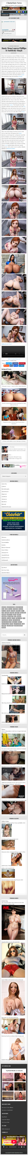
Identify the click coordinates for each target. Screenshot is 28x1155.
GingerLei (4, 494)
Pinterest (23, 363)
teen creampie (10, 625)
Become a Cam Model (7, 1110)
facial (14, 614)
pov (24, 618)
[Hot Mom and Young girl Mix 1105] (8, 849)
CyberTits (4, 484)
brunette (18, 611)
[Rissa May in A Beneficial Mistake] (13, 1033)
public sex (15, 622)
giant (23, 74)
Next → (10, 454)
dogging (4, 614)
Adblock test (5, 344)
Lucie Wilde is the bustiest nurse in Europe (12, 979)
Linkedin (22, 365)
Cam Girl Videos (6, 572)
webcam (3, 627)
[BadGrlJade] (14, 683)
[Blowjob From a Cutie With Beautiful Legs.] (13, 780)
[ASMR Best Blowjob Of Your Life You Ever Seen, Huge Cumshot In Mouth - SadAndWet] (13, 797)
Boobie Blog (16, 46)
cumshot (17, 612)
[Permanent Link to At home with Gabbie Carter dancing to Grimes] (14, 433)
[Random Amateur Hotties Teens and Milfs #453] (7, 836)
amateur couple (19, 607)
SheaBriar (4, 501)
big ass (10, 609)
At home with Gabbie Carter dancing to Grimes (14, 441)
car (3, 612)
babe (6, 609)
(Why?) (10, 344)
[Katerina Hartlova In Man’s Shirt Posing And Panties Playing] (17, 1059)
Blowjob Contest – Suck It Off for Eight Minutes (14, 386)
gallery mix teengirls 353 (8, 868)
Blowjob (11, 46)
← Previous (11, 447)
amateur (4, 607)
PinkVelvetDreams (6, 506)
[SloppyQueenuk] (17, 693)
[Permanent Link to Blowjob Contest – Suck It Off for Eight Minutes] (14, 378)
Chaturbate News (14, 3)
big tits (3, 611)
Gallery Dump (5, 821)
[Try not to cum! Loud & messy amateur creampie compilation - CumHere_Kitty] (13, 764)
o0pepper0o (5, 552)
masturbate (10, 616)
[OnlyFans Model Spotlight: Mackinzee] (11, 668)
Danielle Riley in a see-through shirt (11, 942)
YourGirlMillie (5, 542)
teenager (4, 625)
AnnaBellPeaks (5, 555)
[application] (14, 1142)
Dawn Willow (5, 550)
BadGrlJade (4, 683)
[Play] (4, 1147)
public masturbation (6, 622)
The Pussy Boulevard (7, 703)
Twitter (9, 363)
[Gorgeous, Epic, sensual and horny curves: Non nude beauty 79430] (16, 865)
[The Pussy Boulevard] (19, 703)
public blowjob (16, 620)
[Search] (21, 12)
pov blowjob (4, 620)
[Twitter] (17, 12)
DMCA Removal (6, 1129)
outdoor (4, 618)
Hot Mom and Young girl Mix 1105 (10, 839)
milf (15, 616)
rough (11, 624)
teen (23, 624)
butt (23, 611)
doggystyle (9, 614)
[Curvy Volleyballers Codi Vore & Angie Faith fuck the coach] (13, 746)
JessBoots (4, 496)
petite (13, 618)
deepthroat (22, 612)
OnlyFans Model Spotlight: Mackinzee (11, 644)
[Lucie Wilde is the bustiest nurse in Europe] (13, 1015)
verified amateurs (18, 625)
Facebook (16, 363)
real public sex (5, 624)
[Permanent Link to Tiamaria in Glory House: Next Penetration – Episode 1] (14, 414)
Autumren (4, 499)
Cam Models (5, 675)
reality (20, 622)
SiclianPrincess (5, 557)
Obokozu (4, 537)
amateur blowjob (10, 607)
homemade (4, 616)
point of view (19, 618)
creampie (12, 612)
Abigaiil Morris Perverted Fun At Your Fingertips (14, 800)
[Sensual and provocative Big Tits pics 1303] (8, 893)
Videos (3, 729)
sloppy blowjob (17, 624)
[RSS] (19, 12)
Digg (16, 365)
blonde (8, 611)
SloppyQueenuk (6, 693)
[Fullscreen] (24, 1147)
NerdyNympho (5, 489)
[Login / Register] (25, 12)
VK (11, 365)
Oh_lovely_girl (5, 713)
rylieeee (4, 486)
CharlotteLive (5, 491)
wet (24, 106)
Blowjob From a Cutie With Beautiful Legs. (12, 766)
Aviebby (4, 722)
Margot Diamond (6, 547)
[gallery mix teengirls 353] (8, 877)
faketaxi (19, 614)
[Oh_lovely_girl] (17, 713)
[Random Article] (23, 12)
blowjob (20, 76)
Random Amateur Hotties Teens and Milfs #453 (13, 823)
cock (6, 145)
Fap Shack (4, 567)
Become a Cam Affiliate (7, 1107)
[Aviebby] (13, 722)
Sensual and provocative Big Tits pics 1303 (12, 879)
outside (9, 618)
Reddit (7, 365)
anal (3, 609)
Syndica (4, 545)
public (10, 620)
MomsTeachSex (11, 148)
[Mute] (21, 1147)
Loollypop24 (5, 560)
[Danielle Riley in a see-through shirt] (13, 977)
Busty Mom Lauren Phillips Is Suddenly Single (14, 49)
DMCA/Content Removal (14, 359)
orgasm (19, 616)
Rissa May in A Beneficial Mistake (10, 1017)
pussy (11, 104)
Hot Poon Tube (5, 570)
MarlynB (4, 504)
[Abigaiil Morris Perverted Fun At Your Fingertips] (13, 813)
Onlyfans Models (6, 642)
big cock (20, 609)
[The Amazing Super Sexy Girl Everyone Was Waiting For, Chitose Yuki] (13, 939)
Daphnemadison (6, 540)
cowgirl (6, 612)
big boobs (15, 609)
